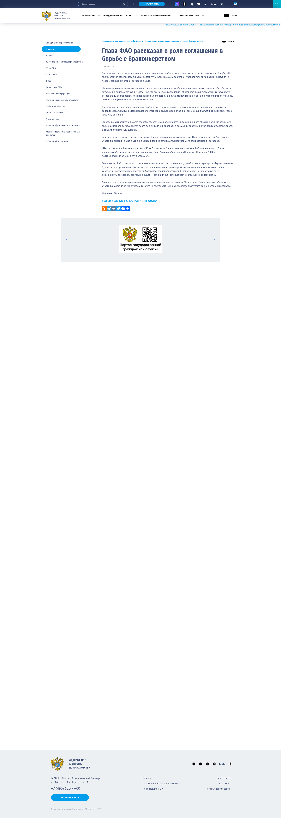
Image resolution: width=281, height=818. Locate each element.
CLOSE (277, 4)
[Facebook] (123, 208)
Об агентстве (88, 15)
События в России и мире (58, 141)
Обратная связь (152, 4)
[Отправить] (127, 208)
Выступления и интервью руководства (64, 62)
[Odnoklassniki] (104, 208)
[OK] (205, 4)
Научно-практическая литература (62, 100)
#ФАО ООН (133, 200)
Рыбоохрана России (55, 106)
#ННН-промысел (148, 200)
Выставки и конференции (58, 93)
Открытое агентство (189, 15)
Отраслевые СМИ (54, 87)
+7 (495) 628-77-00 (65, 788)
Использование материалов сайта (161, 783)
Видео (48, 81)
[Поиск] (124, 4)
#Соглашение (119, 200)
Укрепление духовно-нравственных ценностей (63, 133)
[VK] (198, 4)
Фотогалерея (52, 74)
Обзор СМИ (51, 68)
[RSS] (221, 4)
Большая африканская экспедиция (63, 125)
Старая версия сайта (218, 788)
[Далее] (214, 239)
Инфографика (52, 119)
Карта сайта (223, 778)
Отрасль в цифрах (54, 112)
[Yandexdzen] (184, 4)
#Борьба (107, 200)
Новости (50, 49)
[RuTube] (214, 4)
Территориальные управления (156, 15)
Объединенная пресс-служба (118, 15)
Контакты (224, 783)
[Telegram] (191, 4)
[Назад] (67, 239)
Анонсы (49, 55)
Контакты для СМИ (152, 788)
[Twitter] (118, 208)
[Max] (177, 4)
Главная (105, 41)
